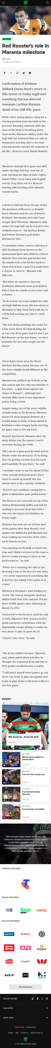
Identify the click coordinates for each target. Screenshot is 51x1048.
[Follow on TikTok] (33, 998)
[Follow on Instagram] (47, 998)
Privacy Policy (31, 1027)
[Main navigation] (3, 2)
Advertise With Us (36, 1033)
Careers (10, 1033)
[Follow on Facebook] (37, 998)
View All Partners (25, 987)
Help (17, 1033)
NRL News (7, 39)
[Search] (47, 2)
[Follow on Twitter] (42, 998)
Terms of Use (19, 1027)
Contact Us (24, 1033)
